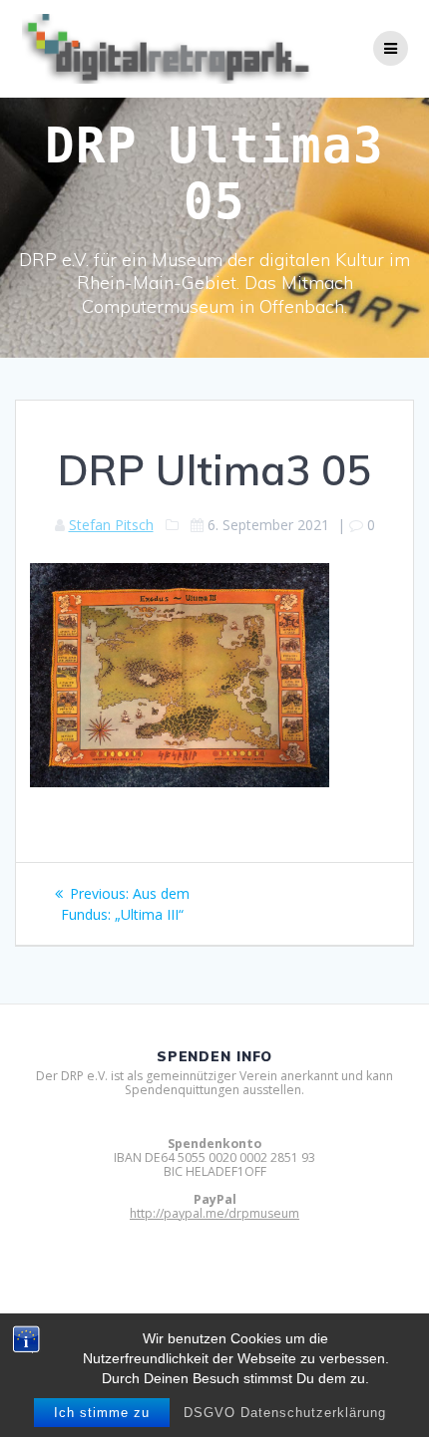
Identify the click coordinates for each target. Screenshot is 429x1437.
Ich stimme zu (102, 1412)
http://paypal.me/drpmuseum (214, 1213)
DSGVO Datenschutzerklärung (285, 1412)
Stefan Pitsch (111, 524)
